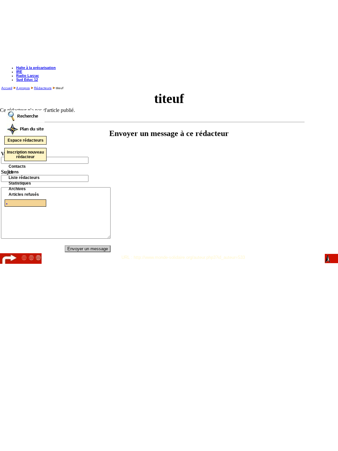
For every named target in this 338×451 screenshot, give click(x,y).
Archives (17, 189)
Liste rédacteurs (24, 177)
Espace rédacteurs (26, 140)
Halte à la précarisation (36, 68)
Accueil (6, 88)
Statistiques (20, 183)
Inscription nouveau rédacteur (25, 154)
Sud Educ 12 (27, 80)
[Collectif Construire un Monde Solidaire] (6, 203)
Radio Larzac (27, 76)
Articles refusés (24, 194)
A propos (23, 88)
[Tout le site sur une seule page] (26, 127)
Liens (14, 172)
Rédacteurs (42, 88)
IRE (19, 72)
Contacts (17, 166)
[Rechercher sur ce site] (26, 114)
